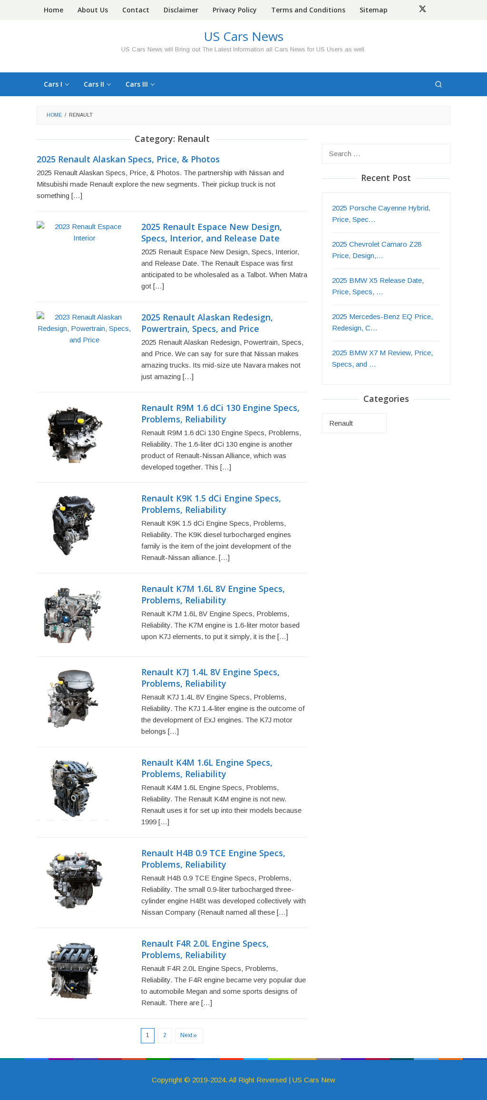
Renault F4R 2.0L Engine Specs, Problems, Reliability (205, 949)
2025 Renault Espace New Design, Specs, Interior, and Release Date (211, 232)
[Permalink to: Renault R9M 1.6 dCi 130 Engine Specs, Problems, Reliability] (72, 433)
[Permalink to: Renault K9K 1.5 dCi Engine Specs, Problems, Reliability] (69, 524)
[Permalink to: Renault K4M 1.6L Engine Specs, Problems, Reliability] (72, 788)
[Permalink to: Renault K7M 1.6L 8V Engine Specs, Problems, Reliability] (71, 614)
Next (186, 1035)
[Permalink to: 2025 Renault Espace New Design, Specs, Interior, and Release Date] (84, 232)
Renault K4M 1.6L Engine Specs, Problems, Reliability (207, 768)
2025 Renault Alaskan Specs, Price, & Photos (128, 159)
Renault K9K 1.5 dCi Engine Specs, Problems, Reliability (211, 503)
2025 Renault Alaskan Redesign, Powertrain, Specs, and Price (207, 322)
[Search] (438, 84)
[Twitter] (422, 10)
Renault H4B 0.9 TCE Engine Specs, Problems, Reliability (213, 858)
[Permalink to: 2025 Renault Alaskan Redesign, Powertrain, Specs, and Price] (84, 328)
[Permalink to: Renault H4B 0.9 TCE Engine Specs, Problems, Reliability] (73, 879)
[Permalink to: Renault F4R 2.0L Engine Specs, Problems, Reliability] (72, 969)
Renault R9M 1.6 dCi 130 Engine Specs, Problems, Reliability (220, 413)
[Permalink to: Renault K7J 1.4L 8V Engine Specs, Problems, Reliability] (71, 698)
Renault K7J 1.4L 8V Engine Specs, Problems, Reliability (210, 677)
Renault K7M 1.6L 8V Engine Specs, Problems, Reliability (213, 594)
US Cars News (243, 36)
